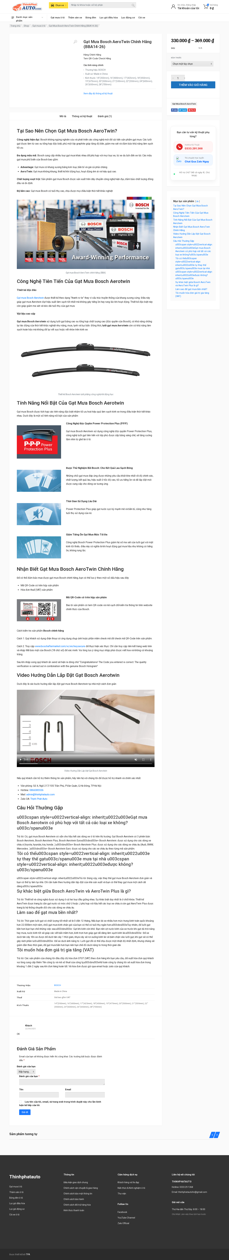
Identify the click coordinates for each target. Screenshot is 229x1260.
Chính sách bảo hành (74, 1199)
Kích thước (176, 58)
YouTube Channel (126, 1217)
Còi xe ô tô (14, 1214)
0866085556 (36, 790)
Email (68, 1089)
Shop (26, 26)
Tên (21, 1089)
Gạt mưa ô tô (58, 17)
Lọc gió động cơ (16, 1209)
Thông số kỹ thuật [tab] (82, 116)
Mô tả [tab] (63, 116)
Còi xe (141, 17)
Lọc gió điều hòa (109, 17)
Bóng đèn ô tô (16, 1198)
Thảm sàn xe (75, 17)
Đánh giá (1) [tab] (105, 116)
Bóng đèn (91, 17)
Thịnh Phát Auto (38, 798)
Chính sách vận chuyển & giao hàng (81, 1188)
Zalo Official (123, 1223)
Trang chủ (15, 26)
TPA (28, 1254)
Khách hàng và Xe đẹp (128, 1182)
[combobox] (102, 5)
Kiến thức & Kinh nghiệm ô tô (131, 1188)
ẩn (197, 201)
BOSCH (57, 985)
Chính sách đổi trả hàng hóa (77, 1205)
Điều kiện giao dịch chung (76, 1182)
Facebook (122, 1212)
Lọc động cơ (128, 17)
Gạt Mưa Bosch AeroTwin (184, 104)
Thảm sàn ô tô (16, 1192)
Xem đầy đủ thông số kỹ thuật (98, 93)
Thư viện (122, 1193)
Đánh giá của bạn (26, 1066)
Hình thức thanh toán (74, 1210)
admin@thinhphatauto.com (40, 794)
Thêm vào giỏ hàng (193, 84)
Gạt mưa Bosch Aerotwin (30, 297)
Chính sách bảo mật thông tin (78, 1193)
